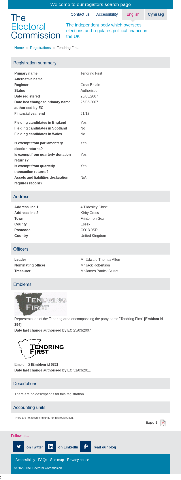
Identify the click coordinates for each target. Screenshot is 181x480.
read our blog (105, 447)
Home (19, 48)
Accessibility (25, 460)
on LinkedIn (68, 447)
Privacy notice (78, 460)
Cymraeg (156, 14)
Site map (57, 460)
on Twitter (34, 447)
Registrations (40, 48)
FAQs (42, 460)
